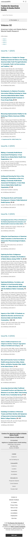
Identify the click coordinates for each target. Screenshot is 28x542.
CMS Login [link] (14, 535)
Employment (14, 471)
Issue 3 (4, 42)
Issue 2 (4, 40)
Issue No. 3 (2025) (8, 214)
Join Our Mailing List (14, 459)
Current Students (14, 483)
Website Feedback (14, 499)
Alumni (14, 486)
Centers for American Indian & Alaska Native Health (10, 8)
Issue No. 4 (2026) (8, 336)
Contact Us (14, 456)
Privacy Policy (14, 505)
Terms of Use (14, 507)
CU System (14, 502)
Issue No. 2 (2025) (8, 146)
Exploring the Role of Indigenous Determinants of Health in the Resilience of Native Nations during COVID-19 (13, 257)
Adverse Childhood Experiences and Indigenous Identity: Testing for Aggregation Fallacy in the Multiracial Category (13, 343)
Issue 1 (4, 38)
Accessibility (14, 510)
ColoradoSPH (14, 463)
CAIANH (14, 454)
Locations (14, 468)
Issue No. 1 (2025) (8, 51)
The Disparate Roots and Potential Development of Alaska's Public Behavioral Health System (14, 200)
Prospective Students (14, 480)
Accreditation (14, 474)
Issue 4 (4, 44)
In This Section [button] (13, 20)
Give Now (14, 518)
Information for (14, 478)
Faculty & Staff (14, 489)
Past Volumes (9, 15)
